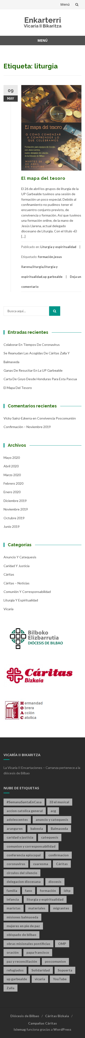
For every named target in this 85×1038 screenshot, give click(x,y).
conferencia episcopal (24, 855)
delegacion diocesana (24, 882)
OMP (62, 944)
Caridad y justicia (17, 566)
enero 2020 (12, 492)
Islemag (20, 1029)
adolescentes (17, 819)
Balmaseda (59, 828)
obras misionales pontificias (28, 944)
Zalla (10, 988)
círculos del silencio (22, 873)
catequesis (49, 837)
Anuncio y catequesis (20, 557)
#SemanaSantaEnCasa (24, 802)
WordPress (62, 1029)
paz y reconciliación (22, 961)
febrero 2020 (13, 483)
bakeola (36, 828)
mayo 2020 (12, 458)
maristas (14, 908)
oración (13, 952)
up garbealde (53, 277)
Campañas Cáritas (42, 1023)
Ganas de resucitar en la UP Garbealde (33, 370)
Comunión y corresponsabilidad (27, 592)
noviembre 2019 (16, 509)
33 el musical (59, 802)
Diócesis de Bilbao (24, 1016)
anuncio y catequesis (52, 819)
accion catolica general (25, 811)
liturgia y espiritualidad (45, 899)
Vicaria (8, 609)
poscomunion (55, 961)
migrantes (61, 908)
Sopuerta (65, 970)
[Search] (54, 311)
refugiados (15, 970)
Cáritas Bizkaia (57, 1016)
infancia (13, 899)
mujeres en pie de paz (23, 926)
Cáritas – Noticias (17, 583)
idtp (67, 891)
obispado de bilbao (21, 935)
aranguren (15, 828)
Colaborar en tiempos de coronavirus (32, 345)
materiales (36, 908)
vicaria (40, 979)
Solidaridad (40, 970)
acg (53, 811)
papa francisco (37, 952)
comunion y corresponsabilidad (31, 846)
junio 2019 (12, 526)
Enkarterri (42, 20)
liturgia (37, 267)
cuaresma (40, 864)
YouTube (60, 979)
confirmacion (58, 855)
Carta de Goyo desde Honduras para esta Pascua (40, 379)
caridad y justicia (20, 837)
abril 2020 (11, 466)
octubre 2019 (14, 518)
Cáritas (9, 574)
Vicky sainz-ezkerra (18, 418)
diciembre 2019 (15, 501)
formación (45, 257)
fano (28, 891)
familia (12, 891)
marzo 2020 (12, 475)
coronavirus (16, 864)
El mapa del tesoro (43, 178)
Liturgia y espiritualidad (58, 247)
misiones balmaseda (22, 917)
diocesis (54, 882)
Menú (65, 4)
